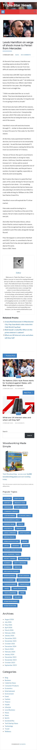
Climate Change (20, 507)
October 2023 (10, 662)
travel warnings (10, 593)
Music (7, 713)
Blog (17, 55)
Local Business (10, 710)
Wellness (18, 597)
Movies (24, 541)
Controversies (9, 515)
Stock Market (9, 580)
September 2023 (11, 665)
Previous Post (10, 355)
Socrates (22, 744)
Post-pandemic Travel (12, 554)
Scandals (7, 567)
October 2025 (10, 644)
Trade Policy (24, 584)
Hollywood (8, 528)
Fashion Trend (9, 524)
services (18, 567)
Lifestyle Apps (24, 533)
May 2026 (8, 625)
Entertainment (10, 691)
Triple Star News (17, 5)
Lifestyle (8, 707)
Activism (7, 498)
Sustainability (9, 721)
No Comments (26, 55)
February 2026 (10, 633)
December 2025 (10, 638)
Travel (6, 588)
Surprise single (23, 580)
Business (8, 680)
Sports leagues (9, 575)
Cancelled (7, 507)
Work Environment (11, 601)
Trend (22, 593)
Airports (7, 503)
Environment (9, 694)
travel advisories (19, 588)
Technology (9, 726)
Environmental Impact (12, 520)
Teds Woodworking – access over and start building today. (17, 476)
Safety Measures (20, 563)
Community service (11, 511)
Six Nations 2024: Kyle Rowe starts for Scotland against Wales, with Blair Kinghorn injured (18, 383)
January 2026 (9, 635)
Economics (8, 688)
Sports (7, 718)
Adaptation (18, 498)
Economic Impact (25, 515)
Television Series (10, 584)
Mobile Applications (11, 541)
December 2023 (10, 657)
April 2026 (8, 627)
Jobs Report (20, 528)
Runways (7, 563)
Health (20, 524)
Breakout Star (19, 503)
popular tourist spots (12, 550)
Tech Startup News (11, 723)
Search (5, 431)
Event (7, 696)
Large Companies (10, 533)
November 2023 (10, 660)
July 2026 (8, 622)
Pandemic (16, 545)
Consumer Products (12, 686)
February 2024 (10, 652)
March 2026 (9, 630)
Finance (7, 702)
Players (25, 545)
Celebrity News (10, 683)
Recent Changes (9, 558)
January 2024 (9, 654)
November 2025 (10, 641)
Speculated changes (11, 571)
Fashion (7, 699)
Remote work (24, 558)
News (7, 715)
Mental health (9, 537)
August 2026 (9, 619)
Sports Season (24, 575)
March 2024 (9, 649)
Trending (7, 597)
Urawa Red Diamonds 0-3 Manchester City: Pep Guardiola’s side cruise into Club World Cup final (19, 324)
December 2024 (10, 646)
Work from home (10, 605)
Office (6, 545)
